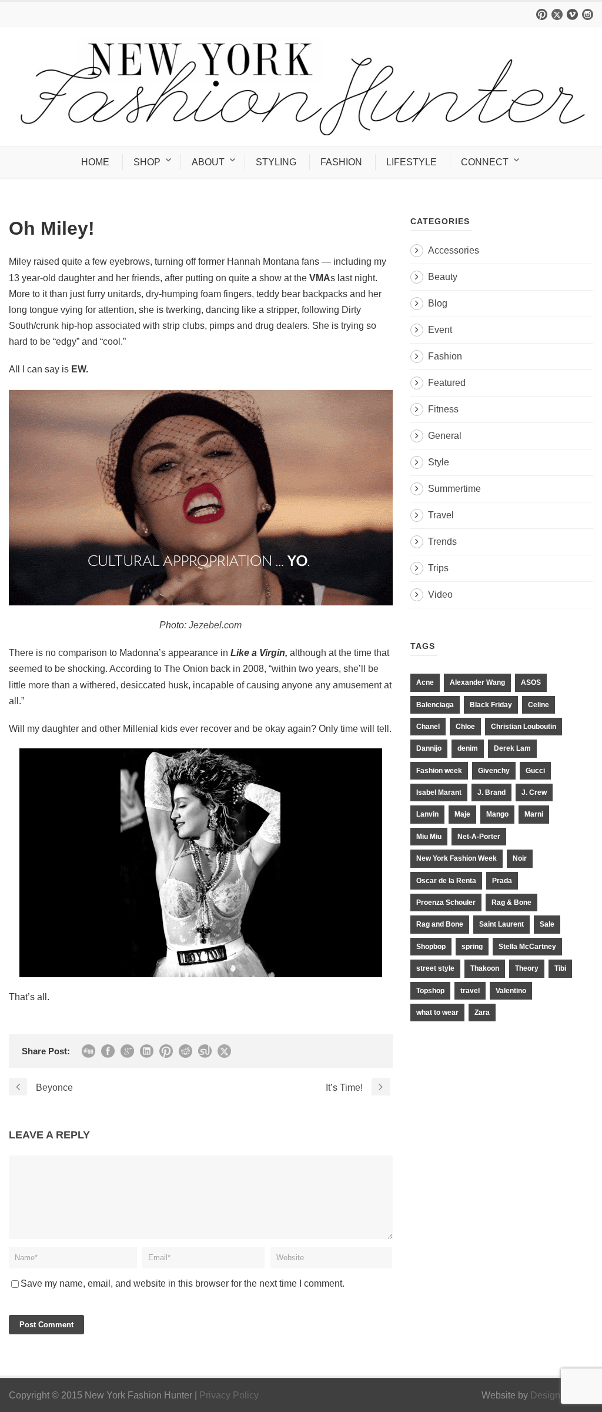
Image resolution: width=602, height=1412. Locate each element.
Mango (497, 814)
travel (470, 991)
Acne (425, 682)
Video (440, 595)
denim (467, 748)
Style (438, 462)
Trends (442, 542)
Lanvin (427, 814)
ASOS (531, 682)
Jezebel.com (215, 625)
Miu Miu (429, 836)
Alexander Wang (477, 682)
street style (435, 968)
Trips (438, 568)
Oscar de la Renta (446, 881)
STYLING (276, 162)
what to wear (437, 1012)
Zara (482, 1012)
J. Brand (491, 792)
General (444, 436)
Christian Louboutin (523, 726)
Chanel (428, 726)
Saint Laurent (501, 924)
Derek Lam (512, 748)
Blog (437, 303)
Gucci (535, 771)
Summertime (454, 489)
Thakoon (484, 968)
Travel (441, 515)
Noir (520, 858)
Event (440, 330)
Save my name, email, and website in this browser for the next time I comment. (183, 1283)
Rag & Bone (511, 902)
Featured (447, 383)
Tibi (560, 968)
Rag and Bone (439, 924)
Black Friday (491, 705)
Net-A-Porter (478, 836)
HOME (95, 162)
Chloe (465, 726)
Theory (527, 968)
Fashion (445, 356)
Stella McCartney (527, 947)
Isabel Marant (438, 792)
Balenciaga (435, 705)
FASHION (341, 162)
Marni (533, 814)
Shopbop (431, 947)
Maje (462, 814)
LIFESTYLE (411, 162)
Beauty (442, 277)
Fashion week (439, 771)
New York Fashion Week (456, 858)
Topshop (430, 991)
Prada (502, 881)
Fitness (443, 409)
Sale (547, 924)
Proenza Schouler (446, 902)
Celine (538, 705)
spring (472, 947)
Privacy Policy (229, 1395)
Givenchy (494, 771)
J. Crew (534, 792)
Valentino (511, 991)
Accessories (453, 250)
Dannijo (429, 748)
